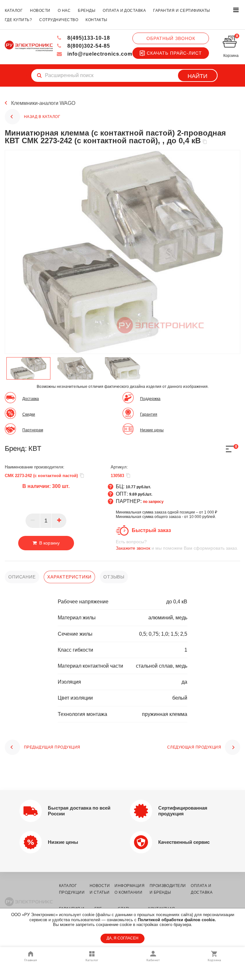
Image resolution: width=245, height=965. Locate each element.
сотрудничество (58, 20)
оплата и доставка (124, 10)
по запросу (153, 501)
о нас (64, 10)
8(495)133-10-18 (88, 38)
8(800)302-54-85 (88, 46)
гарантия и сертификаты (181, 10)
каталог (14, 10)
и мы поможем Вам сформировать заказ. (177, 545)
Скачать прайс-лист (174, 53)
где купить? (18, 20)
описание (22, 576)
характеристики (69, 576)
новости (40, 10)
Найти (197, 76)
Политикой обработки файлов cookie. (177, 919)
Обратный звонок (170, 38)
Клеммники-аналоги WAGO (43, 103)
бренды (86, 10)
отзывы (113, 576)
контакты (96, 20)
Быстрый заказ (151, 530)
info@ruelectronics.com (99, 54)
